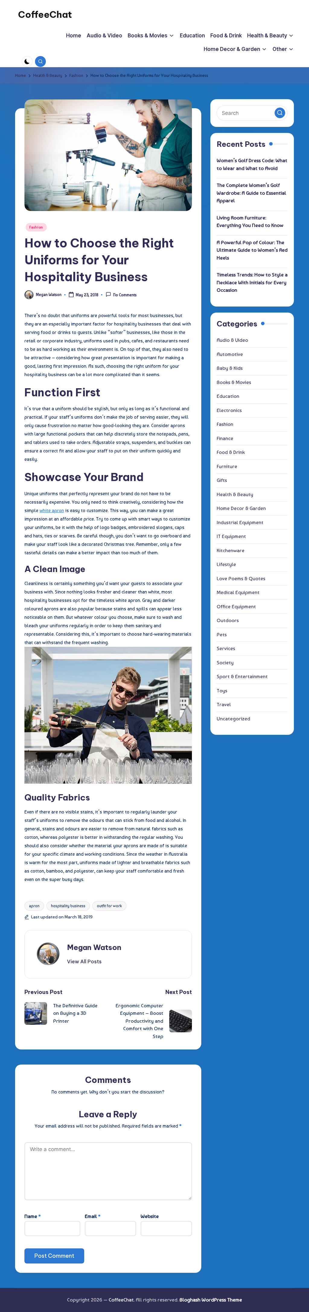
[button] (84, 961)
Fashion (36, 227)
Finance (225, 438)
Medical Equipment (238, 592)
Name (32, 1216)
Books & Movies (234, 382)
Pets (222, 634)
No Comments (125, 295)
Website (150, 1216)
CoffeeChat (45, 14)
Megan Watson (94, 947)
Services (226, 648)
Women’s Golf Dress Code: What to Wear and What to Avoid (252, 164)
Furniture (227, 466)
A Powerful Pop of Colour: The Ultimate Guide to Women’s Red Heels (252, 250)
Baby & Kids (230, 368)
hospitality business (68, 906)
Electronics (229, 410)
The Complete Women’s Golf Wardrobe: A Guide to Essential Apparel (251, 192)
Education (228, 396)
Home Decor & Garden (241, 508)
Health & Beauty (235, 494)
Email (92, 1216)
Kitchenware (230, 550)
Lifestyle (226, 564)
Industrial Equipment (240, 522)
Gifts (222, 480)
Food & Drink (231, 452)
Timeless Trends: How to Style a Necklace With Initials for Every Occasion (252, 282)
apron (34, 906)
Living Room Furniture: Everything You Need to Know (250, 221)
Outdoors (228, 620)
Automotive (230, 354)
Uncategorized (233, 719)
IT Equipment (231, 536)
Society (225, 662)
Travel (224, 704)
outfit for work (109, 906)
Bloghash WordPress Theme (211, 1300)
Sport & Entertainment (242, 676)
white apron (52, 510)
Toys (222, 690)
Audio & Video (232, 340)
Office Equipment (236, 606)
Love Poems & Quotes (241, 578)
